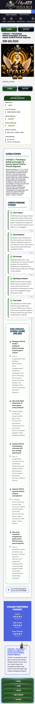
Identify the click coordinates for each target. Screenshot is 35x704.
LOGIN (9, 29)
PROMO (18, 680)
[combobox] (15, 11)
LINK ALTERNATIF (18, 695)
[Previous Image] (2, 60)
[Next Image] (32, 60)
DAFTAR (26, 29)
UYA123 (21, 169)
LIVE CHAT (18, 700)
